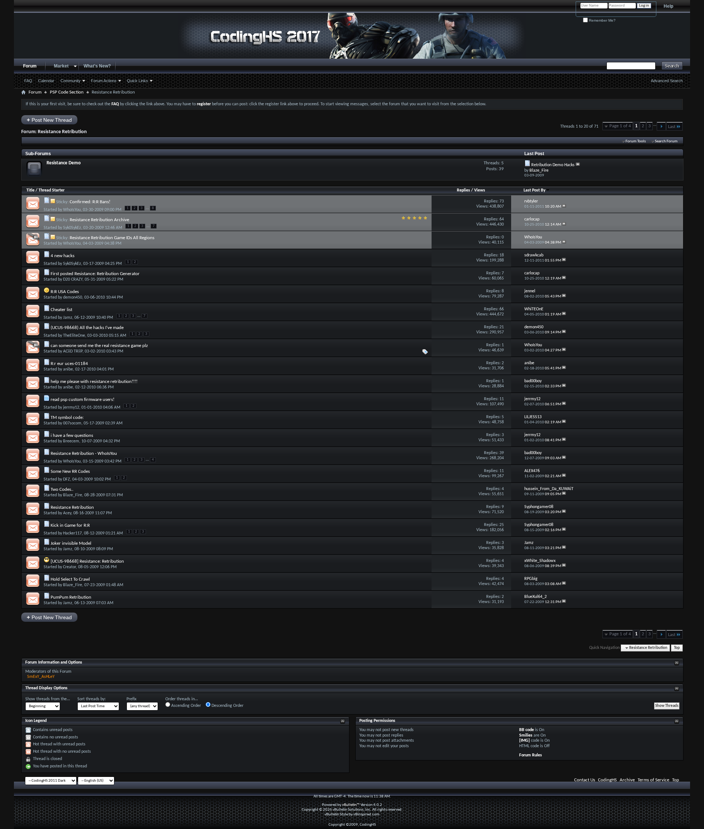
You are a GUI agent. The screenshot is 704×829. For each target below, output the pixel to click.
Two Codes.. (62, 489)
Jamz (67, 317)
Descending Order (226, 706)
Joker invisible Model (71, 543)
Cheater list (61, 309)
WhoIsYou (72, 210)
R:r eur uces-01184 (69, 363)
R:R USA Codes (65, 291)
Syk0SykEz (72, 228)
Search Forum (666, 141)
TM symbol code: (67, 417)
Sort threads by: (91, 699)
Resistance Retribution (72, 507)
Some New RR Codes (70, 471)
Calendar (46, 80)
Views (479, 190)
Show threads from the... (47, 699)
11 (501, 399)
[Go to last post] (564, 207)
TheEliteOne (74, 335)
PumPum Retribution (71, 597)
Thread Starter (51, 190)
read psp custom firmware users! (82, 399)
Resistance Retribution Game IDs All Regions (112, 237)
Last (671, 126)
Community (70, 80)
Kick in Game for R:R (70, 525)
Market (61, 66)
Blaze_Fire (72, 495)
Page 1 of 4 (620, 126)
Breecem (71, 441)
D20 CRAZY (72, 279)
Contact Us (584, 780)
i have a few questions (72, 435)
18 (501, 255)
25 (501, 525)
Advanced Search (667, 80)
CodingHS (607, 780)
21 (501, 327)
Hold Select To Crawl (70, 579)
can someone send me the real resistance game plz (99, 345)
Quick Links (137, 80)
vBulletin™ (351, 805)
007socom (72, 423)
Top (677, 648)
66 (501, 309)
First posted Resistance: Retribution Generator (95, 273)
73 (501, 201)
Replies (463, 190)
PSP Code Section (67, 92)
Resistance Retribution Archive (99, 220)
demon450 (72, 297)
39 (501, 453)
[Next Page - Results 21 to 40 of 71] (661, 126)
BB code (526, 730)
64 (501, 219)
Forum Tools (636, 141)
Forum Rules (530, 755)
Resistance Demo (64, 163)
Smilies (525, 735)
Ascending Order (185, 706)
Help (668, 6)
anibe (68, 369)
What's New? (97, 66)
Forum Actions (104, 80)
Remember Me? (602, 20)
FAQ (28, 80)
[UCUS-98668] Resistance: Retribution (87, 561)
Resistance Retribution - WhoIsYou (84, 453)
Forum (30, 66)
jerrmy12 (71, 407)
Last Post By (535, 190)
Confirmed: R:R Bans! (90, 202)
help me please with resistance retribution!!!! (94, 381)
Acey (67, 513)
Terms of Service (653, 780)
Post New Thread (49, 120)
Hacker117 (72, 533)
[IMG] (524, 740)
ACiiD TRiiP (72, 351)
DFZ (66, 479)
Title (30, 190)
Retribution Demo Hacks (553, 165)
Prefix (131, 699)
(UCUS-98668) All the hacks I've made (87, 327)
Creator (69, 567)
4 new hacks (62, 255)
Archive (627, 780)
